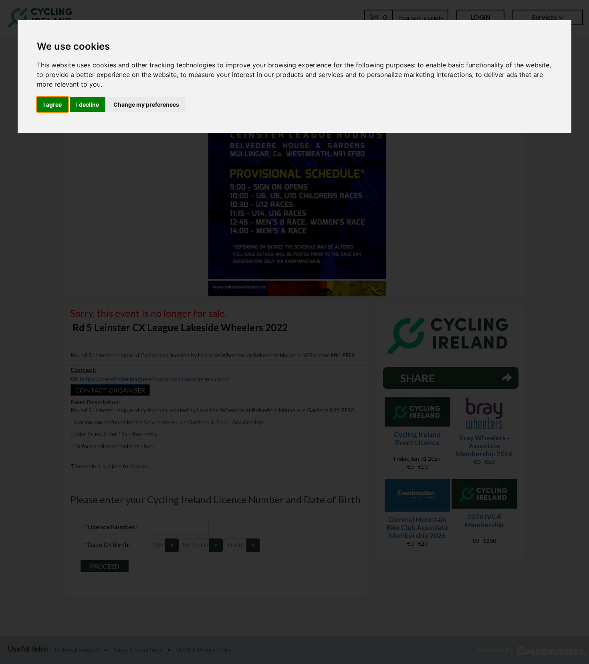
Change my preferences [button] (146, 104)
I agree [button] (52, 104)
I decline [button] (87, 104)
